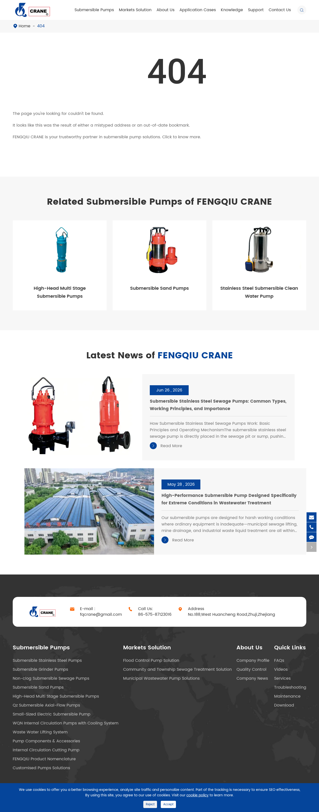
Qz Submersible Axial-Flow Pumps (46, 705)
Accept (168, 804)
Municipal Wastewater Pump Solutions (161, 678)
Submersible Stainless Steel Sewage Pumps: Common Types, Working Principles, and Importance (218, 405)
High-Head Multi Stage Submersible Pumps (60, 292)
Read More (166, 446)
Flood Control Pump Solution (151, 660)
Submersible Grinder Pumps (40, 669)
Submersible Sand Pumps (159, 288)
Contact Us (280, 10)
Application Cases (197, 10)
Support (256, 10)
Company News (252, 678)
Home (24, 26)
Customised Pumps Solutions (41, 768)
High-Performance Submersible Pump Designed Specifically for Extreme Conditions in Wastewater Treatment (229, 499)
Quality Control (251, 669)
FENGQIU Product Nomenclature (44, 759)
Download (284, 705)
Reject (150, 804)
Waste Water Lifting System (40, 732)
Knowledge (232, 10)
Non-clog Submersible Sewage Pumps (51, 678)
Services (282, 678)
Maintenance (287, 696)
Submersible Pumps (94, 10)
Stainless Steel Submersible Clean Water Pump (259, 292)
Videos (281, 669)
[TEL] (312, 527)
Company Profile (253, 660)
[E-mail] (312, 517)
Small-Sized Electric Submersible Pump (51, 714)
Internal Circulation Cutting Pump (46, 750)
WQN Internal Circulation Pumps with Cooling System (65, 723)
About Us (165, 10)
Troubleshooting (290, 687)
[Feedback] (312, 537)
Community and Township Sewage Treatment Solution (177, 669)
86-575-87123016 (154, 615)
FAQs (279, 660)
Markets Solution (135, 10)
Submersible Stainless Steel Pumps (47, 660)
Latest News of (159, 356)
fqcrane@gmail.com (101, 615)
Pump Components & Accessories (46, 741)
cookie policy (197, 795)
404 (41, 26)
